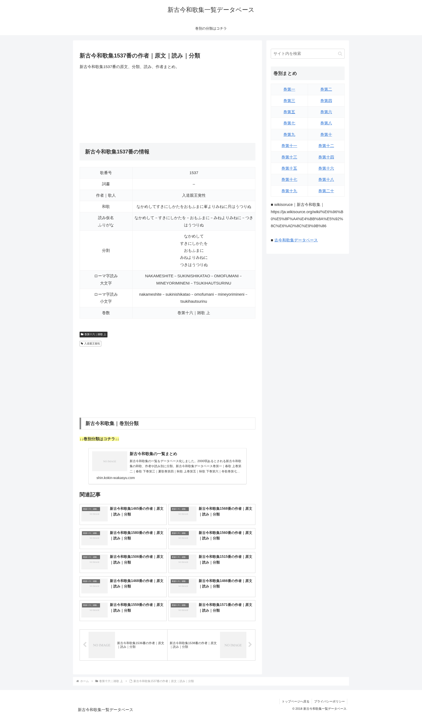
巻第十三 (289, 157)
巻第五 (289, 112)
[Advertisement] (167, 106)
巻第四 (326, 101)
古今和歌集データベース (296, 240)
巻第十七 (289, 179)
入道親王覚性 (92, 343)
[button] (340, 53)
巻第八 (326, 123)
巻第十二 (326, 146)
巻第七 (289, 123)
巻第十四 (326, 157)
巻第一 (289, 89)
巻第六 (326, 112)
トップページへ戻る (295, 701)
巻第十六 (326, 168)
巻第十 (326, 134)
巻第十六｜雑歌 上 (95, 334)
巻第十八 (326, 179)
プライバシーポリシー (329, 701)
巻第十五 (289, 168)
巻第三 (289, 101)
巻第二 (326, 89)
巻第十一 (289, 146)
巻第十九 (289, 191)
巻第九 (289, 134)
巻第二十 (326, 191)
